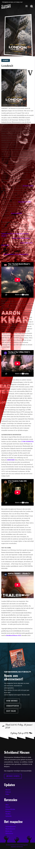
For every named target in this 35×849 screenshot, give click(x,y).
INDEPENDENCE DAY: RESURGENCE (15, 254)
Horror (7, 807)
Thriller (8, 814)
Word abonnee (12, 701)
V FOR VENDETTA (27, 441)
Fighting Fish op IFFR (19, 733)
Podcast (8, 792)
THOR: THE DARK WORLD (21, 238)
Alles (7, 804)
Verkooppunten (12, 706)
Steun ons (8, 831)
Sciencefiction (10, 809)
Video (7, 794)
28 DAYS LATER (28, 186)
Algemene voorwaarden (17, 846)
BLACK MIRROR (16, 213)
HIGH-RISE (11, 460)
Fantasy (8, 811)
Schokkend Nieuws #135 (13, 635)
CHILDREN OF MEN (24, 202)
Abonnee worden (12, 776)
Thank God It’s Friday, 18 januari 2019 (18, 726)
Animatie (8, 816)
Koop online (11, 711)
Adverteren (9, 833)
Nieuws (7, 789)
